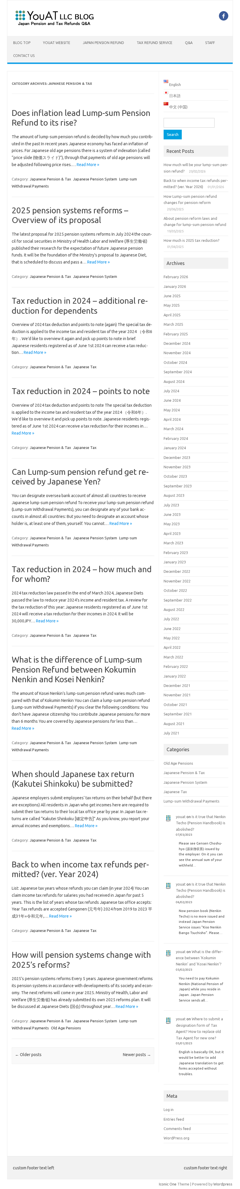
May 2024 (172, 410)
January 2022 (175, 676)
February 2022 (176, 666)
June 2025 (172, 296)
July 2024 (171, 391)
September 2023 (178, 486)
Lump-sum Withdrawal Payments (192, 801)
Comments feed (177, 1128)
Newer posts (137, 1054)
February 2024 (176, 438)
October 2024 (175, 362)
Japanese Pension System (95, 179)
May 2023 (172, 524)
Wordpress (222, 1184)
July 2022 (171, 619)
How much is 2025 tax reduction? (192, 240)
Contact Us (24, 56)
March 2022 (173, 657)
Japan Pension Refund (103, 43)
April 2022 (172, 647)
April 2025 (172, 315)
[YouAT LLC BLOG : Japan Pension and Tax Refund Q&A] (54, 26)
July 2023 (171, 505)
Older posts (28, 1054)
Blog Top (21, 43)
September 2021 (178, 714)
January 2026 (175, 286)
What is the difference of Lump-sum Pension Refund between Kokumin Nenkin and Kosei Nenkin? (77, 669)
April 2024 (172, 419)
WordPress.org (176, 1138)
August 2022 (174, 609)
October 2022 (175, 590)
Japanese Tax (85, 367)
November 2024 (177, 353)
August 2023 (174, 495)
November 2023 (177, 467)
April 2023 (172, 533)
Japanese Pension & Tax (50, 179)
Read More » (88, 164)
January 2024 (175, 448)
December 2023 (177, 457)
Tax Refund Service (154, 43)
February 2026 (176, 277)
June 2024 (172, 400)
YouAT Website (56, 43)
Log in (169, 1109)
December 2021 (177, 685)
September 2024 (178, 372)
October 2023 (175, 476)
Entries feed (174, 1119)
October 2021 (175, 704)
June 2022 (172, 628)
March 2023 (173, 543)
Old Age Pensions (66, 1028)
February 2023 (176, 552)
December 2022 (177, 571)
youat (181, 817)
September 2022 (178, 600)
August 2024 (174, 381)
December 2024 (177, 343)
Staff (210, 43)
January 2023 (175, 562)
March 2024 (173, 429)
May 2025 (172, 305)
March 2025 (173, 324)
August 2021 (174, 724)
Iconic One (167, 1184)
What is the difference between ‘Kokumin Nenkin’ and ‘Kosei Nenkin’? (199, 958)
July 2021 (171, 733)
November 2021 (177, 695)
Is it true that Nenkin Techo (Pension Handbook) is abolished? (201, 823)
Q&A (189, 43)
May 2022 (172, 638)
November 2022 (177, 581)
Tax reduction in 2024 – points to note (81, 391)
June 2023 (172, 514)
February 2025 (176, 334)
